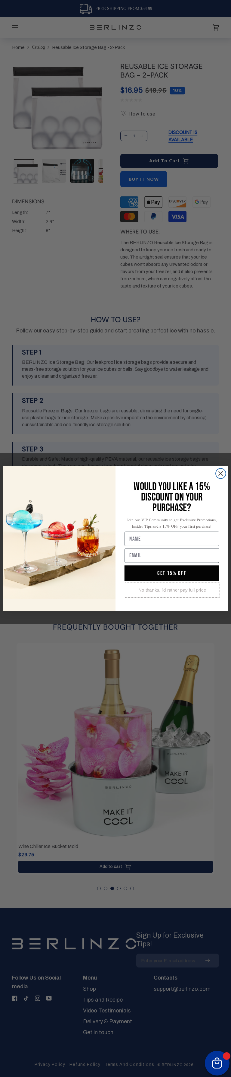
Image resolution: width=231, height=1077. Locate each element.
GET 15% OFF (171, 573)
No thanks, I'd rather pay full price (172, 589)
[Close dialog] (221, 474)
